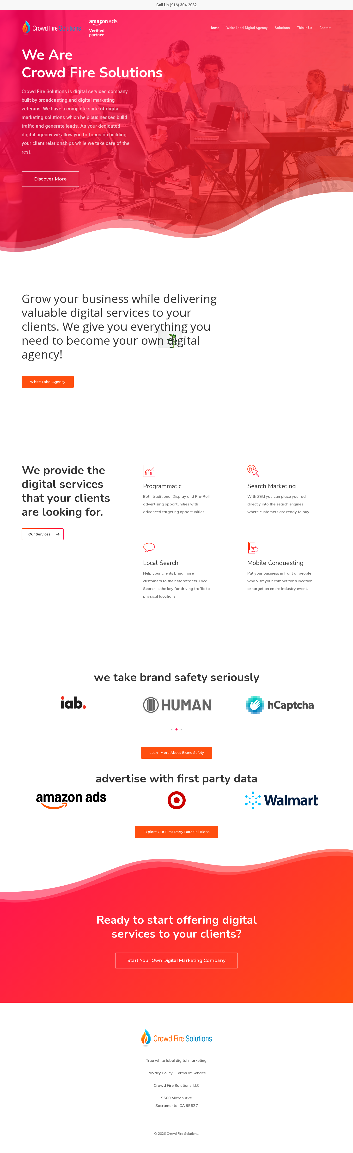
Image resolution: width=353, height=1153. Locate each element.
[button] (171, 729)
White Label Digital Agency (247, 28)
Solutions (282, 28)
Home (214, 28)
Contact (325, 28)
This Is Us (304, 28)
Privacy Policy (160, 1072)
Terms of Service (191, 1072)
